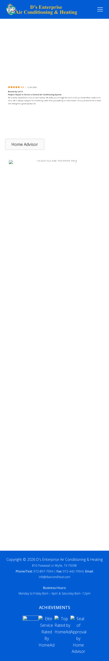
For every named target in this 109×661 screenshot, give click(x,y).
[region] (54, 95)
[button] (24, 144)
